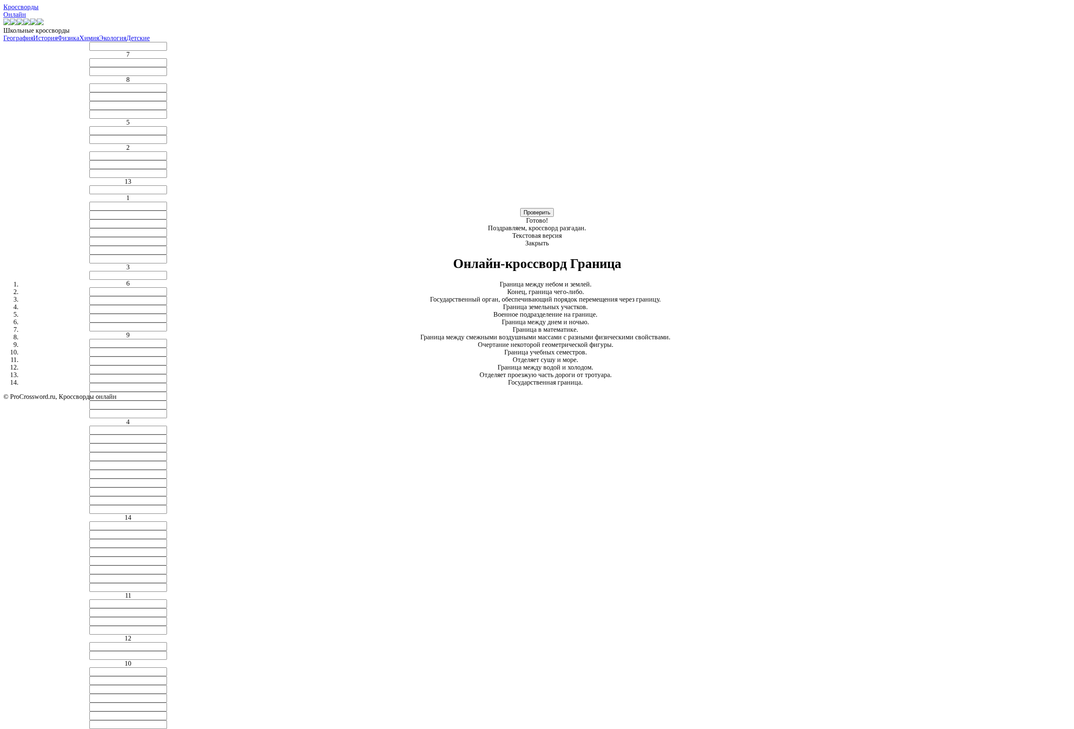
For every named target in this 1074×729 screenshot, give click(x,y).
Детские (138, 38)
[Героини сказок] (6, 22)
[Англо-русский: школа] (40, 22)
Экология (112, 38)
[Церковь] (33, 22)
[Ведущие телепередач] (26, 22)
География (18, 38)
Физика (68, 38)
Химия (89, 38)
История (45, 38)
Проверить (537, 212)
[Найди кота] (13, 22)
